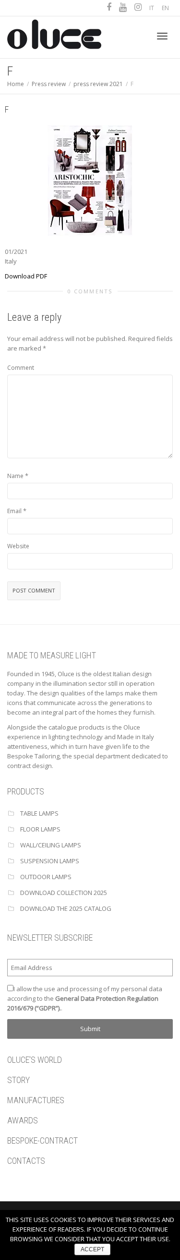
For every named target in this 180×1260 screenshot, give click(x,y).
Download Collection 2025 (63, 892)
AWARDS (22, 1120)
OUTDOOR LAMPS (46, 876)
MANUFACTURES (35, 1100)
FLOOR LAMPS (40, 829)
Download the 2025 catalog (65, 908)
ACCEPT (92, 1249)
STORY (18, 1080)
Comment (20, 368)
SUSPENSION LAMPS (49, 861)
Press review (49, 84)
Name (15, 476)
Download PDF (26, 276)
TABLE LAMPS (39, 813)
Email (14, 511)
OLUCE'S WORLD (34, 1060)
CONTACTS (26, 1161)
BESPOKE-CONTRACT (42, 1140)
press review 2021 (98, 84)
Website (18, 546)
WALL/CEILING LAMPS (50, 845)
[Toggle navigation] (162, 36)
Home (15, 84)
